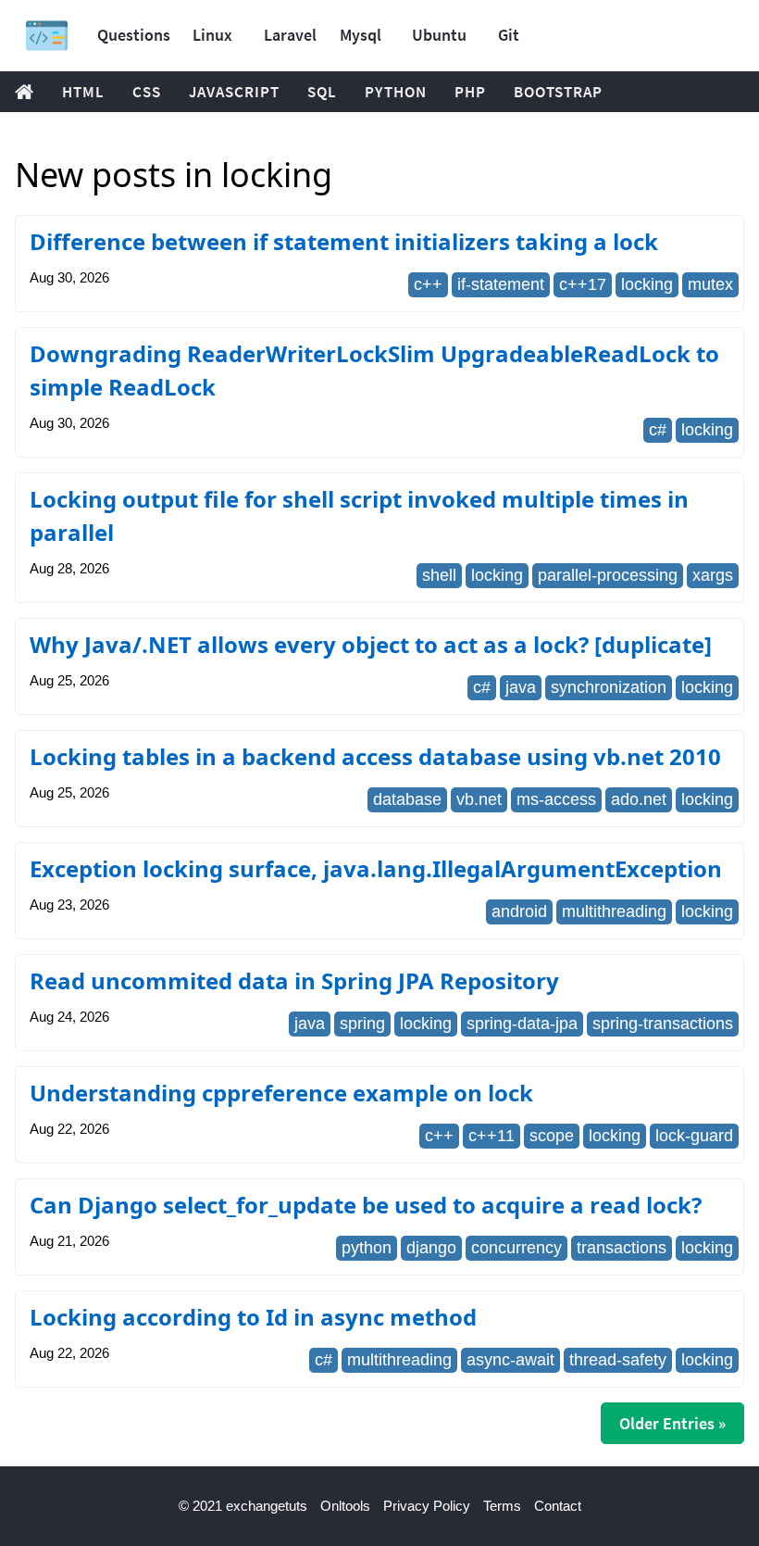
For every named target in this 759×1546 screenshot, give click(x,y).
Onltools (345, 1506)
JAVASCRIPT (234, 92)
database (407, 799)
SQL (322, 92)
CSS (146, 92)
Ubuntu (439, 34)
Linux (212, 34)
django (431, 1247)
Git (508, 34)
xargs (712, 575)
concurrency (516, 1247)
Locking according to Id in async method (253, 1316)
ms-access (556, 799)
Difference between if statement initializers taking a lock (344, 241)
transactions (621, 1247)
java (520, 687)
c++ (428, 284)
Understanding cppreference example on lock (281, 1092)
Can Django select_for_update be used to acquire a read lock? (366, 1204)
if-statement (500, 284)
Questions (133, 34)
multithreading (614, 911)
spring (362, 1023)
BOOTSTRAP (558, 92)
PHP (470, 92)
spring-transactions (662, 1023)
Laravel (290, 34)
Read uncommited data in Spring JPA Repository (294, 980)
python (367, 1247)
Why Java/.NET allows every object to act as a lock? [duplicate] (371, 644)
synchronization (608, 687)
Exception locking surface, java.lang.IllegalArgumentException (376, 868)
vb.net (479, 799)
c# (657, 430)
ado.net (638, 799)
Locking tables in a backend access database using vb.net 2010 (375, 756)
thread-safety (617, 1360)
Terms (502, 1506)
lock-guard (694, 1135)
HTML (83, 92)
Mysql (360, 34)
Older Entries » (672, 1423)
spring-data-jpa (522, 1023)
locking (647, 284)
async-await (510, 1360)
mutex (710, 284)
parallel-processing (608, 575)
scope (551, 1135)
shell (439, 575)
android (519, 911)
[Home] (46, 35)
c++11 (491, 1135)
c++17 (582, 284)
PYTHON (396, 92)
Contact (557, 1506)
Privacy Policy (426, 1506)
